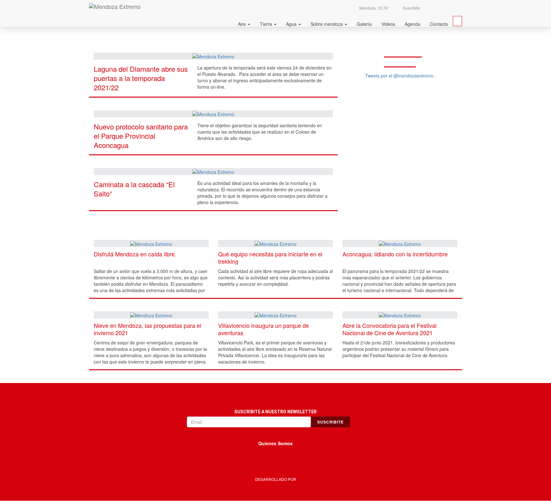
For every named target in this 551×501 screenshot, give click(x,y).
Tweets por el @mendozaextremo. (400, 75)
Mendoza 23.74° (374, 8)
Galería (364, 24)
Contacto (439, 24)
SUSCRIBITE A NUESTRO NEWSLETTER (275, 411)
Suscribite (411, 8)
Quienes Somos (275, 443)
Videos (388, 24)
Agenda (412, 24)
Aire (242, 24)
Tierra (266, 24)
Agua (292, 24)
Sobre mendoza (327, 24)
